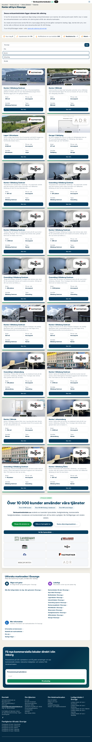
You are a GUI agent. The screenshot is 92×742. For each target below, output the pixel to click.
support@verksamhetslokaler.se (12, 706)
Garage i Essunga (53, 617)
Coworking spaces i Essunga (57, 602)
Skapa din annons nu (21, 524)
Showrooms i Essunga (55, 610)
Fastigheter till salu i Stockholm (11, 724)
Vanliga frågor (9, 636)
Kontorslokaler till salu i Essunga (58, 590)
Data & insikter (52, 700)
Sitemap (27, 711)
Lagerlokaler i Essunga (55, 597)
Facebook (3, 717)
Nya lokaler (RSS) (30, 713)
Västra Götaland (26, 4)
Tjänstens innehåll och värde (33, 706)
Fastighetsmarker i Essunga (57, 612)
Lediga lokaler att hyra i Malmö (80, 708)
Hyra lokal (5, 4)
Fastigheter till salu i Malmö (10, 727)
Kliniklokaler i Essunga (55, 607)
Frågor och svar (52, 701)
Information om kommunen (13, 629)
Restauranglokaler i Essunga (57, 605)
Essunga (35, 4)
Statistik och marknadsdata (13, 631)
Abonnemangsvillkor (31, 703)
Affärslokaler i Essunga (55, 615)
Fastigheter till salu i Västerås (10, 731)
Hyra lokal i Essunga (54, 592)
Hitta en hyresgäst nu (42, 524)
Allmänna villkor (29, 705)
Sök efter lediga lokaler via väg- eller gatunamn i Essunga (23, 590)
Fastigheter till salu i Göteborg (11, 726)
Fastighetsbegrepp (53, 705)
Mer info (23, 109)
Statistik (50, 703)
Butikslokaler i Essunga (55, 595)
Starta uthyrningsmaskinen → (67, 524)
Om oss (7, 634)
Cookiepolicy (29, 710)
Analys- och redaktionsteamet (57, 706)
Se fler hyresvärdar (46, 532)
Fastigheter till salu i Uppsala (10, 729)
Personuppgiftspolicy (31, 708)
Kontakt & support (30, 701)
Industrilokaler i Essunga (56, 600)
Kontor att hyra (14, 4)
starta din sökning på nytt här (37, 28)
